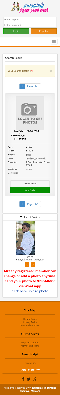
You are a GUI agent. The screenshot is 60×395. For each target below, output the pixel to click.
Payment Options (30, 342)
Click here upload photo (30, 291)
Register (43, 31)
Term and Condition (30, 325)
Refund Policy (30, 318)
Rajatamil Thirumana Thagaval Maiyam (38, 389)
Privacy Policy (30, 322)
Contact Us (30, 362)
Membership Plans (30, 345)
